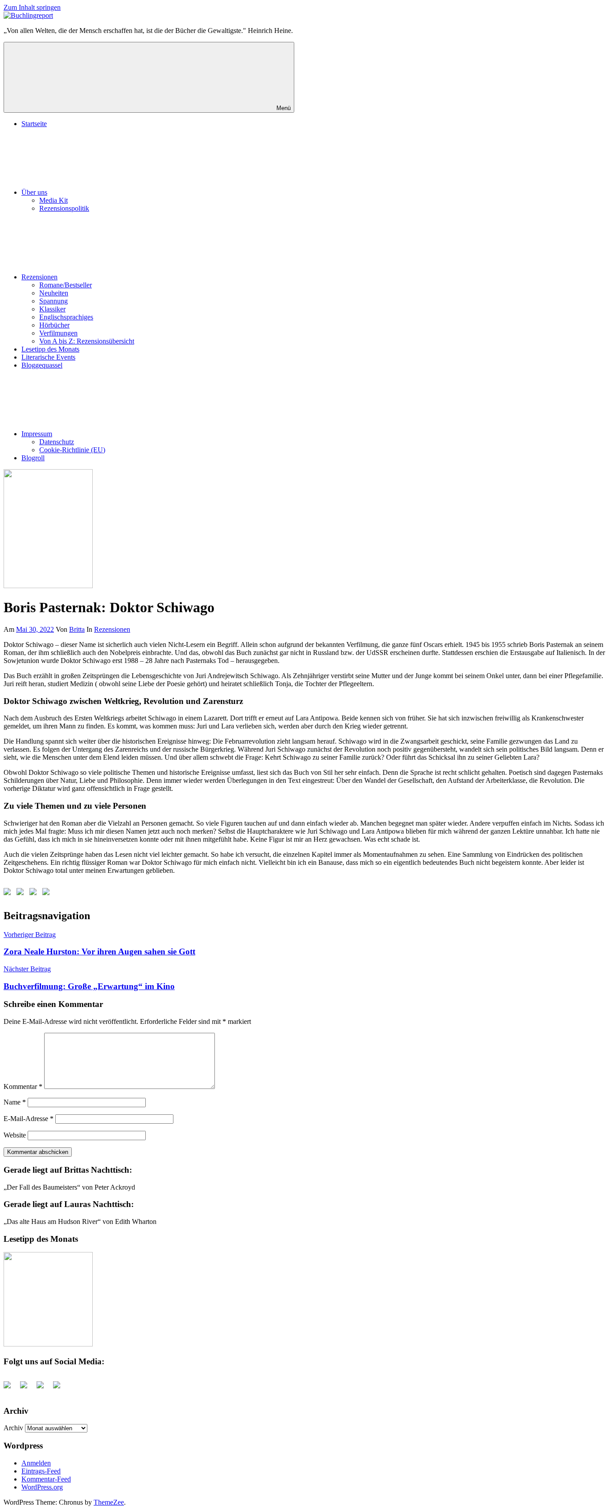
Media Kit (53, 200)
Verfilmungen (58, 333)
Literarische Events (48, 357)
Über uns (34, 192)
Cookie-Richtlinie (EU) (72, 450)
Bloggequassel (41, 365)
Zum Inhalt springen (32, 7)
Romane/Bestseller (65, 285)
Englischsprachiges (66, 317)
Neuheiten (53, 293)
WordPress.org (42, 1487)
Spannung (53, 301)
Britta (77, 629)
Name (15, 1102)
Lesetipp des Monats (50, 349)
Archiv (13, 1428)
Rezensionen (39, 277)
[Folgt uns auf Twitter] (21, 893)
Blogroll (33, 458)
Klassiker (52, 309)
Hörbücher (54, 325)
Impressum (36, 434)
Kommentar (23, 1086)
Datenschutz (56, 442)
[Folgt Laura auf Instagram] (47, 893)
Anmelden (36, 1463)
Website (15, 1135)
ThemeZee (109, 1502)
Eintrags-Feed (41, 1471)
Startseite (34, 123)
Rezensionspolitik (64, 208)
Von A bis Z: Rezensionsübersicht (86, 341)
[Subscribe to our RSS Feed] (34, 893)
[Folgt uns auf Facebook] (9, 893)
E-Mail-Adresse (28, 1118)
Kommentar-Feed (46, 1479)
